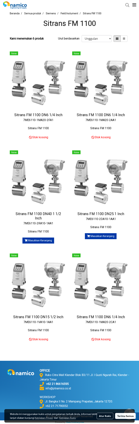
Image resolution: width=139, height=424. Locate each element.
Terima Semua (125, 415)
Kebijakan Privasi (44, 417)
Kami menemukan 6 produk (27, 38)
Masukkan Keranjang (40, 240)
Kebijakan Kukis (67, 417)
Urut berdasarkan (70, 38)
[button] (126, 5)
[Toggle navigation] (134, 5)
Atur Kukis (105, 415)
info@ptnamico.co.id (58, 388)
